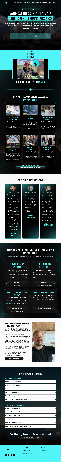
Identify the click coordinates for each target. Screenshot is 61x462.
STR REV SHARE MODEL (27, 453)
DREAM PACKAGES (26, 450)
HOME (23, 449)
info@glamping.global (45, 449)
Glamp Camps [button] (26, 2)
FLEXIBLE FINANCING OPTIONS (28, 452)
